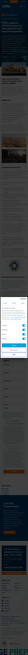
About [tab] (23, 303)
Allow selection (14, 350)
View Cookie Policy (15, 319)
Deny (14, 354)
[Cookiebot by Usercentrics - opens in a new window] (20, 299)
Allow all (14, 345)
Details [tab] (14, 303)
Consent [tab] (5, 303)
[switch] (24, 330)
